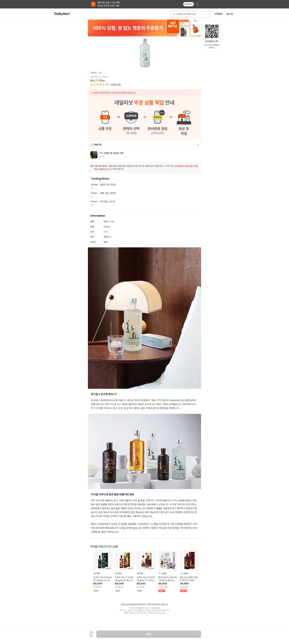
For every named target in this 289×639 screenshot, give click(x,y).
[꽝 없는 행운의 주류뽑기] (144, 27)
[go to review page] (198, 145)
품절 (149, 634)
